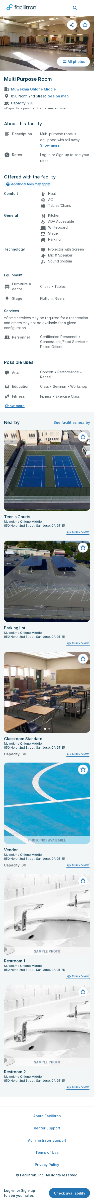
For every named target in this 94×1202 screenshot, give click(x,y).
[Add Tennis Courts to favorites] (83, 437)
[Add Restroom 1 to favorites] (83, 881)
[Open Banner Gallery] (47, 43)
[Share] (72, 25)
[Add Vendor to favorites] (83, 769)
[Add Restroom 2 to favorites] (83, 992)
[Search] (75, 8)
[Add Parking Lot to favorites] (83, 548)
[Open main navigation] (86, 7)
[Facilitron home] (21, 11)
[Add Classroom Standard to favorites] (83, 659)
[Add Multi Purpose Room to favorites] (85, 25)
